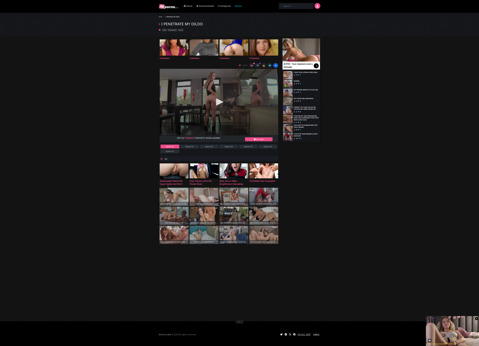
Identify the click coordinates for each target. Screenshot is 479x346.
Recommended (206, 6)
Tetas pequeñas (172, 30)
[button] (275, 65)
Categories (225, 6)
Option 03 (209, 146)
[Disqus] (219, 281)
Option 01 (170, 146)
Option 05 (248, 146)
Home (189, 6)
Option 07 (170, 151)
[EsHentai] (169, 6)
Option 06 (268, 146)
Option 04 (229, 146)
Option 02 (189, 146)
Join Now (260, 139)
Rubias (164, 30)
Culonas (180, 30)
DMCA (316, 334)
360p (166, 159)
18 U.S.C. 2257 (304, 334)
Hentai (238, 6)
